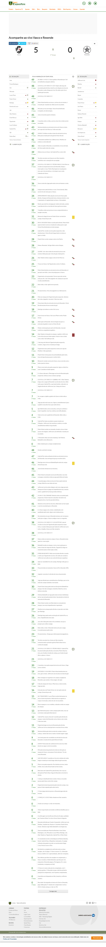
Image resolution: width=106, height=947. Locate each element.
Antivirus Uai (42, 925)
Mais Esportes (67, 9)
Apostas (27, 9)
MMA (59, 9)
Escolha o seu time (95, 3)
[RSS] (94, 903)
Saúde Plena (27, 923)
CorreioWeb (27, 916)
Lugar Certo (27, 914)
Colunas (75, 9)
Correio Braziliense (14, 914)
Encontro (11, 925)
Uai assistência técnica (45, 927)
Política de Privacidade (10, 939)
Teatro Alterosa (43, 914)
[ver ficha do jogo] (74, 58)
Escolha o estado (89, 3)
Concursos (27, 927)
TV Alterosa (12, 919)
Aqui (10, 912)
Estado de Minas (13, 910)
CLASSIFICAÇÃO (17, 144)
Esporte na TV (19, 9)
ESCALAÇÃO (15, 76)
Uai (25, 910)
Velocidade (52, 9)
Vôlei (33, 9)
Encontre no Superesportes (84, 3)
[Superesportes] (10, 903)
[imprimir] (94, 43)
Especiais (82, 9)
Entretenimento (28, 921)
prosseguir (97, 938)
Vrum (25, 912)
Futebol (11, 9)
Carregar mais (53, 891)
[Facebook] (87, 903)
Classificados (27, 925)
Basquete (44, 9)
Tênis (38, 9)
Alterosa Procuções (44, 912)
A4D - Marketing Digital (45, 916)
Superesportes (28, 918)
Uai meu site (42, 918)
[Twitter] (90, 903)
